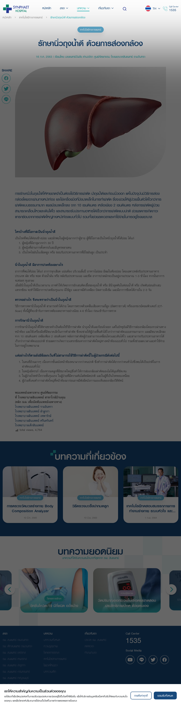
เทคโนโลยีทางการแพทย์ (90, 30)
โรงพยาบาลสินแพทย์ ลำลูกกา (33, 411)
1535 (172, 10)
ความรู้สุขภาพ (127, 593)
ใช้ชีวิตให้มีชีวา (51, 665)
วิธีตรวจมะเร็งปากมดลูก (90, 506)
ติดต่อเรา (89, 646)
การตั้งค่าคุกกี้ (141, 695)
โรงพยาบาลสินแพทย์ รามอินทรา (35, 406)
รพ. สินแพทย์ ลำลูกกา (14, 665)
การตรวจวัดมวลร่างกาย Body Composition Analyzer (30, 508)
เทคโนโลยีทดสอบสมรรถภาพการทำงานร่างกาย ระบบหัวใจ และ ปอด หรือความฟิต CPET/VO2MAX (150, 508)
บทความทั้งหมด (52, 639)
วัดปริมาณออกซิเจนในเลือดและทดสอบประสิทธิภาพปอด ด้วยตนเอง (127, 602)
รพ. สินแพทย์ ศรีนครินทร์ (16, 671)
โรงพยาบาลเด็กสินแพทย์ (30, 425)
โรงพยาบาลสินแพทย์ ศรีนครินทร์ (35, 420)
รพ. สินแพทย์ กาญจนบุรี (15, 677)
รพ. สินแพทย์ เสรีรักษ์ (14, 652)
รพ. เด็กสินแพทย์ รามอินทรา (17, 646)
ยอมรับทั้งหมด (165, 695)
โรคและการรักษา (54, 598)
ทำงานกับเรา (91, 652)
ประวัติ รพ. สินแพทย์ (95, 639)
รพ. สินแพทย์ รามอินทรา (15, 639)
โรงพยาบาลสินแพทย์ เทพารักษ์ (34, 415)
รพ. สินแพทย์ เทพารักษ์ (15, 658)
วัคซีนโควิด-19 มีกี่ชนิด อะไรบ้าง (54, 605)
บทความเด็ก (50, 671)
